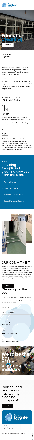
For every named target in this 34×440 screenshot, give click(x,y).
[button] (30, 5)
